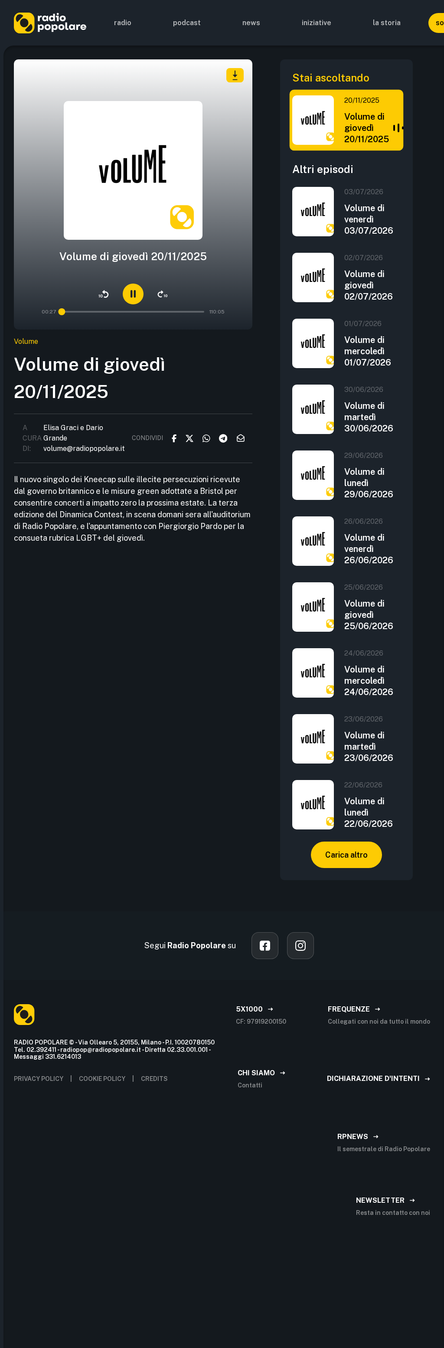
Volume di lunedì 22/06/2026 (368, 812)
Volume (26, 341)
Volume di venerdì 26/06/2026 (368, 548)
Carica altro (346, 854)
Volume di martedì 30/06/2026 (368, 417)
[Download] (235, 75)
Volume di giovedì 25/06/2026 (368, 614)
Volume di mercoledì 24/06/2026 (368, 680)
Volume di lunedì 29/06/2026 (368, 483)
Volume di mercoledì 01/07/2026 (367, 351)
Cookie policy (102, 1078)
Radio (122, 23)
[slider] (62, 311)
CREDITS (154, 1078)
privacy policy (38, 1078)
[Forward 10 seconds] (162, 294)
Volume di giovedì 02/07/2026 (368, 285)
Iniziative (316, 23)
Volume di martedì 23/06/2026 (368, 746)
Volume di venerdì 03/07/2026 (368, 219)
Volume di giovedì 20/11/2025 (366, 127)
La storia (387, 23)
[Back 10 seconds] (103, 294)
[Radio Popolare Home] (50, 22)
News (251, 23)
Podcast (187, 23)
